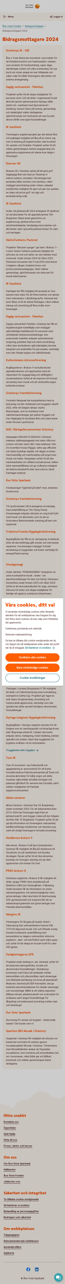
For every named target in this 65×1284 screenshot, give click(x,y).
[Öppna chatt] (58, 1277)
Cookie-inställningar (32, 678)
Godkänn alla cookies (32, 657)
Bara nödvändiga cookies (32, 667)
